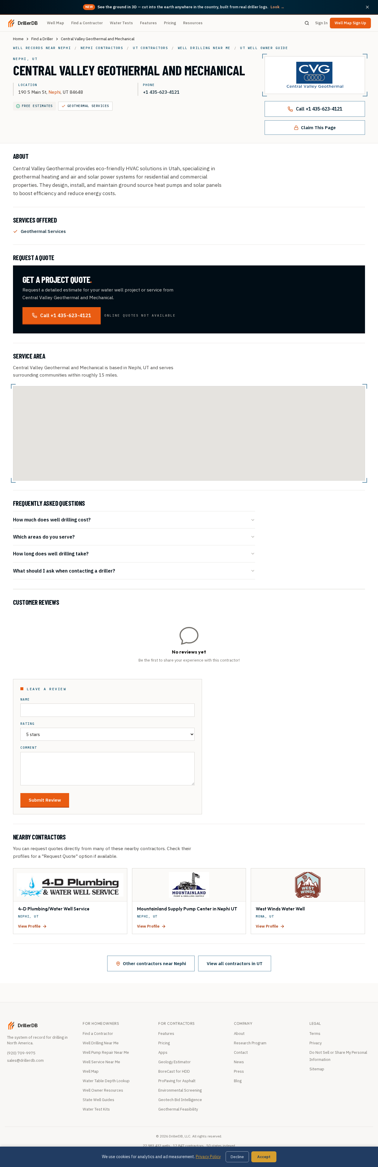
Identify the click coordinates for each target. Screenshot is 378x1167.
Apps (162, 1052)
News (239, 1061)
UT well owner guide (264, 48)
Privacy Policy (208, 1156)
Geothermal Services (88, 106)
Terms (314, 1033)
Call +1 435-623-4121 (319, 109)
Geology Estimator (174, 1061)
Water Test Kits (96, 1109)
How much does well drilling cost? (52, 519)
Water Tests (121, 22)
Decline (237, 1156)
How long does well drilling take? (51, 553)
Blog (238, 1080)
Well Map (55, 22)
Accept (264, 1156)
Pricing (170, 22)
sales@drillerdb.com (25, 1060)
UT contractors (150, 48)
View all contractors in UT (235, 963)
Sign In (321, 22)
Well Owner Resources (103, 1090)
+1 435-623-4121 (161, 92)
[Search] (307, 23)
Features (148, 22)
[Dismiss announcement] (367, 7)
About (239, 1033)
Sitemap (316, 1069)
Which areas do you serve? (44, 537)
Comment (28, 748)
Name (25, 699)
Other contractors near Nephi (154, 963)
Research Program (250, 1043)
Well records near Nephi (42, 48)
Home (18, 38)
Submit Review (45, 800)
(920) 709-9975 (21, 1053)
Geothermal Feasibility (178, 1109)
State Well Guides (98, 1099)
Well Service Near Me (101, 1061)
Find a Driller (42, 38)
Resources (193, 22)
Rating (27, 724)
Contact (241, 1052)
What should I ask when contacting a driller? (64, 571)
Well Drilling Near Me (101, 1043)
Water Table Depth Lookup (106, 1080)
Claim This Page (318, 127)
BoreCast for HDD (174, 1071)
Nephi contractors (102, 48)
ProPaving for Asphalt (176, 1080)
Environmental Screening (180, 1090)
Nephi (54, 92)
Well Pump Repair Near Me (106, 1052)
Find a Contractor (87, 22)
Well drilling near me (204, 48)
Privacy (315, 1043)
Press (239, 1071)
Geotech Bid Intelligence (180, 1099)
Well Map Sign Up (350, 22)
